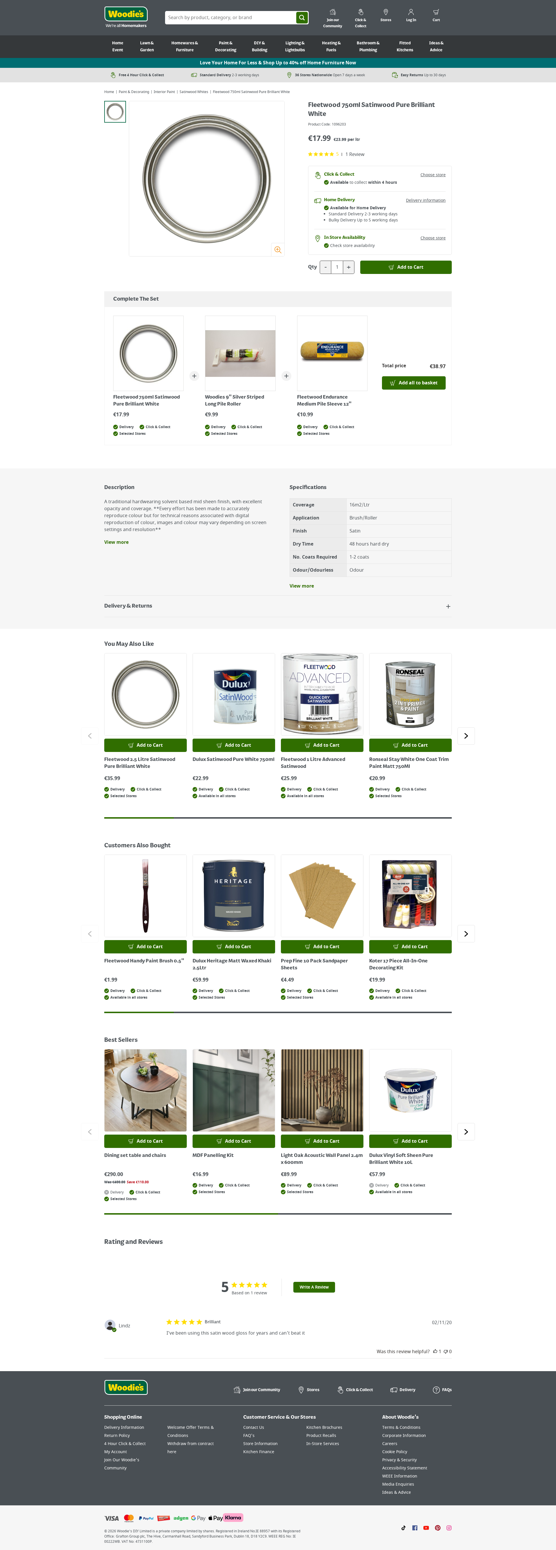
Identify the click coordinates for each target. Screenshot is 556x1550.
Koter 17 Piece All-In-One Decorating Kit (398, 964)
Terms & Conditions (401, 1427)
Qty (312, 267)
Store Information (260, 1444)
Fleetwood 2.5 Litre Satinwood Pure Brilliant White (139, 763)
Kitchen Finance (258, 1452)
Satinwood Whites (194, 92)
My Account (115, 1452)
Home (109, 92)
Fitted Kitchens (405, 46)
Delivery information (426, 200)
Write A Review (314, 1287)
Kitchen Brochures (324, 1427)
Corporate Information (404, 1436)
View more (116, 542)
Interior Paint (164, 92)
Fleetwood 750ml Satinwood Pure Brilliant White (146, 401)
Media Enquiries (398, 1484)
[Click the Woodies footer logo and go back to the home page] (126, 1391)
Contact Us (253, 1427)
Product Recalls (321, 1436)
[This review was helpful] (435, 1351)
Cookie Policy (394, 1452)
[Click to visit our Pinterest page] (437, 1527)
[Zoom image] (277, 249)
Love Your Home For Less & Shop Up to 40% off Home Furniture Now (278, 62)
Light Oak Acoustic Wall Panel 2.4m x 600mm (322, 1159)
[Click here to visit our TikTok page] (403, 1527)
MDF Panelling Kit (213, 1156)
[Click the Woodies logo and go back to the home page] (126, 17)
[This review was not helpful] (446, 1351)
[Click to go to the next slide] (466, 736)
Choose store (433, 175)
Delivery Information (124, 1427)
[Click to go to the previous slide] (89, 736)
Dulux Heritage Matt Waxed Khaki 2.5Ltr (232, 964)
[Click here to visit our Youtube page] (426, 1527)
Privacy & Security (399, 1460)
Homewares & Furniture (184, 46)
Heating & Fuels (331, 46)
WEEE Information (399, 1476)
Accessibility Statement (404, 1468)
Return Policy (117, 1436)
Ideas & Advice (436, 46)
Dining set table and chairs (135, 1156)
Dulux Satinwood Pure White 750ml (234, 760)
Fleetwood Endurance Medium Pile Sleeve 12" (324, 401)
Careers (389, 1444)
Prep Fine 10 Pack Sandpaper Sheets (314, 964)
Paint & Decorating (225, 46)
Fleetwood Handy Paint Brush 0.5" (144, 961)
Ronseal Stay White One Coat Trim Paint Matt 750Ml (409, 763)
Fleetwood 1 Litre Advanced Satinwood (313, 763)
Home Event (117, 46)
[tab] (115, 112)
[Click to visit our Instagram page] (449, 1527)
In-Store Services (322, 1444)
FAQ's (249, 1436)
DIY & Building (259, 46)
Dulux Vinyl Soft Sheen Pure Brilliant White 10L (401, 1159)
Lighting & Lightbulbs (295, 46)
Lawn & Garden (147, 46)
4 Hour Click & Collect (125, 1444)
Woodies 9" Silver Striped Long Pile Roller (234, 401)
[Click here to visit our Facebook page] (415, 1527)
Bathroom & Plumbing (368, 46)
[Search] (302, 17)
